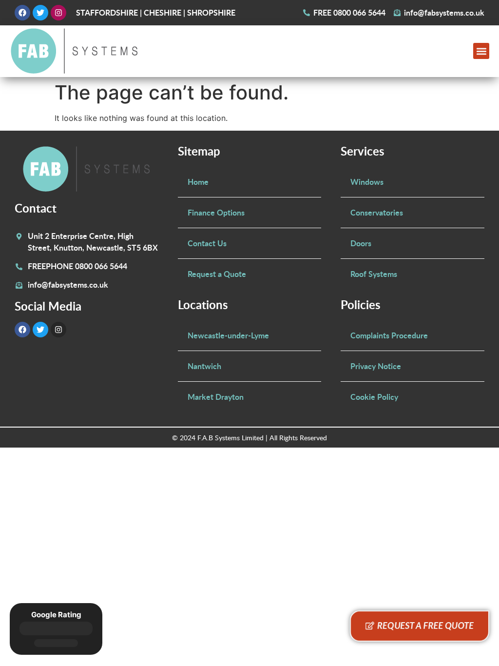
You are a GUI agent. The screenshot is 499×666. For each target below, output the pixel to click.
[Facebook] (22, 12)
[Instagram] (58, 12)
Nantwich (204, 366)
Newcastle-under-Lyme (228, 335)
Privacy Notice (375, 366)
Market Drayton (216, 396)
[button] (481, 51)
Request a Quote (217, 273)
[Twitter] (40, 12)
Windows (367, 181)
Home (198, 181)
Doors (360, 243)
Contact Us (207, 243)
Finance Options (216, 212)
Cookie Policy (374, 396)
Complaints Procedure (389, 335)
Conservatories (376, 212)
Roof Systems (373, 273)
